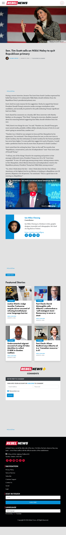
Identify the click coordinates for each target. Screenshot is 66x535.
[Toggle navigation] (3, 3)
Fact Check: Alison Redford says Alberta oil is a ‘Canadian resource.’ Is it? (47, 347)
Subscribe (8, 476)
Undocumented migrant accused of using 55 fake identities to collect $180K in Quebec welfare (18, 348)
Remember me (14, 391)
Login (7, 489)
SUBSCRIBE (30, 383)
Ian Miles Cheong (13, 58)
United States (10, 275)
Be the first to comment (38, 58)
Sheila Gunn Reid (11, 316)
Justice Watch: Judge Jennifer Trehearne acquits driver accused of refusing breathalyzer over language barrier (18, 308)
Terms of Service (10, 473)
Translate (18, 514)
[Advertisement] (33, 78)
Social (7, 486)
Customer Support (11, 479)
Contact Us (9, 482)
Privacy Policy (10, 470)
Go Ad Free (11, 91)
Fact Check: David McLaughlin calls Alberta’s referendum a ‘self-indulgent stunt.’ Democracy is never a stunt (46, 310)
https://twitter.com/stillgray (34, 232)
